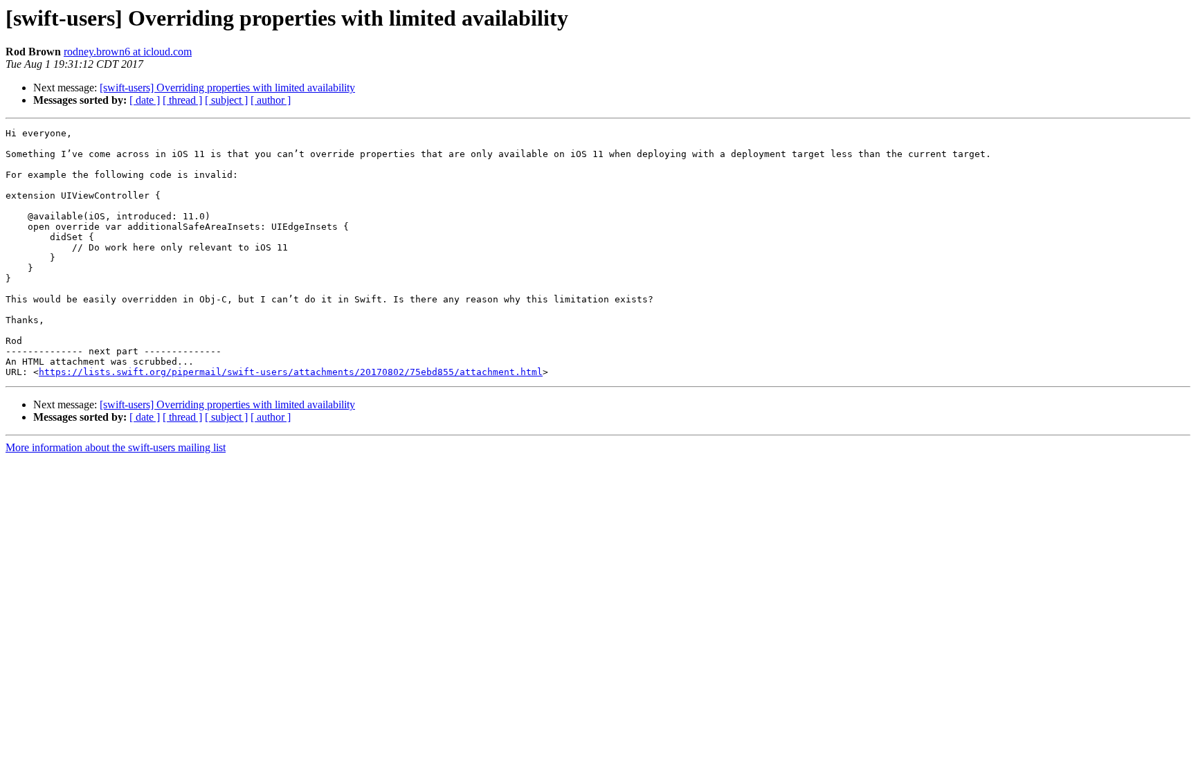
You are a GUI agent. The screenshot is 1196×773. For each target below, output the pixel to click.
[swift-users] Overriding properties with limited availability (227, 87)
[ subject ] (226, 100)
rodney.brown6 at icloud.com (128, 51)
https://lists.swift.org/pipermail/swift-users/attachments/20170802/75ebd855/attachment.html (291, 372)
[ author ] (271, 100)
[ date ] (144, 100)
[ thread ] (182, 100)
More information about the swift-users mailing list (116, 447)
